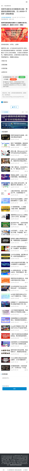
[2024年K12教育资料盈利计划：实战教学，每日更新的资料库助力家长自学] (5, 248)
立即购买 (22, 77)
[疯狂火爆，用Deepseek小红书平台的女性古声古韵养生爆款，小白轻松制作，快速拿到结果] (5, 153)
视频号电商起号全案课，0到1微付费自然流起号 (19, 136)
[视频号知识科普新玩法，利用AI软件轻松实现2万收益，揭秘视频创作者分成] (5, 280)
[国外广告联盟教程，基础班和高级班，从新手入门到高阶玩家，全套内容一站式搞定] (5, 145)
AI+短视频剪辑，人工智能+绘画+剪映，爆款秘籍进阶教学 (19, 208)
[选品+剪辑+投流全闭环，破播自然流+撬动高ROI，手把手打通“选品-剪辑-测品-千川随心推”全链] (5, 185)
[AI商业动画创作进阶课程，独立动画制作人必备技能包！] (5, 264)
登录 (3, 386)
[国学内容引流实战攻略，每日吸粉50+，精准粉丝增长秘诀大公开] (5, 352)
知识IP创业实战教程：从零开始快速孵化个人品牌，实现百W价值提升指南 (19, 200)
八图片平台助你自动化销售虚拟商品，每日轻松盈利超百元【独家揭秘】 (19, 335)
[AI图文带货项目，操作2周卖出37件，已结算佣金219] (5, 193)
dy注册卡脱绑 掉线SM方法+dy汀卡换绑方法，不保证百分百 (19, 295)
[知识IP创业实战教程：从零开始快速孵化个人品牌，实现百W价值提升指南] (5, 201)
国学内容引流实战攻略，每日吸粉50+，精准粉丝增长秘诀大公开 (19, 351)
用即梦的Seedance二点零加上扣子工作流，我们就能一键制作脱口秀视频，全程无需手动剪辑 (19, 216)
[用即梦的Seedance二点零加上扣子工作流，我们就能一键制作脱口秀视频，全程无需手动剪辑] (5, 216)
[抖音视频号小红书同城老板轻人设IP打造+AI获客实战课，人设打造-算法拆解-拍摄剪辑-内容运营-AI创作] (5, 344)
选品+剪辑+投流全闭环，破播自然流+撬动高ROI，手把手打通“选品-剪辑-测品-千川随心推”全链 (19, 184)
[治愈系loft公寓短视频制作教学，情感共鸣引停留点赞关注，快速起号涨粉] (5, 161)
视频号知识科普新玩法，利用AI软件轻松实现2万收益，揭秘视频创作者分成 (19, 279)
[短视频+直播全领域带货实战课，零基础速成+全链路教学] (5, 240)
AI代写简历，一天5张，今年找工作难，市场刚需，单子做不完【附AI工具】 (19, 231)
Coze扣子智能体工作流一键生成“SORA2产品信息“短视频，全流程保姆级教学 (19, 327)
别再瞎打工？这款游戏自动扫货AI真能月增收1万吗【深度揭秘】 (19, 303)
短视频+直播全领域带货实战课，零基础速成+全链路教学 (19, 239)
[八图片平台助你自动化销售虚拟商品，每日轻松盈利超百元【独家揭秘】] (5, 336)
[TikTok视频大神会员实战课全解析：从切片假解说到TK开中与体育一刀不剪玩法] (5, 360)
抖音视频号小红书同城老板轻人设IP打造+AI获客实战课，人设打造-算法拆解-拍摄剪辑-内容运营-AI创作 (19, 343)
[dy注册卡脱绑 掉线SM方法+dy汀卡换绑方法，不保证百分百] (5, 296)
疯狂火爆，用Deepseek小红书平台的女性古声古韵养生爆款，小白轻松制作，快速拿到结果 (19, 152)
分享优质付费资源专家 (6, 17)
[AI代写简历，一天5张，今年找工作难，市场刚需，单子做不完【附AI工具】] (5, 232)
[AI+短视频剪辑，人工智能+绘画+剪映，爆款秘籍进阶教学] (5, 208)
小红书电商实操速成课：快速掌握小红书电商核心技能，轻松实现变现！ (19, 311)
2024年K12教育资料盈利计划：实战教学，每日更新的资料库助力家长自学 (19, 247)
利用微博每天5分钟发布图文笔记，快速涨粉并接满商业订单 (19, 319)
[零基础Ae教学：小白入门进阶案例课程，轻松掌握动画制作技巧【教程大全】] (5, 177)
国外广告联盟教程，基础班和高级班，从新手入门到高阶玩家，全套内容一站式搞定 (19, 144)
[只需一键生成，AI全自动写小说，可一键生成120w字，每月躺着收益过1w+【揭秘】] (5, 169)
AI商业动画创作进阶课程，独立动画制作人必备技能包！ (19, 263)
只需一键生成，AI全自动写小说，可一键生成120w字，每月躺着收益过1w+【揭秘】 (19, 168)
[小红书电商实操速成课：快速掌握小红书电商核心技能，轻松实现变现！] (5, 312)
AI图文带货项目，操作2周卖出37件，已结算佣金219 (19, 192)
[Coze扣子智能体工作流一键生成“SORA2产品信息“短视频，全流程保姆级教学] (5, 328)
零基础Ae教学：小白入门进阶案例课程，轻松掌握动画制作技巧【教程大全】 (19, 176)
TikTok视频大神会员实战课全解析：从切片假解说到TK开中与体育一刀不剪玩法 (19, 359)
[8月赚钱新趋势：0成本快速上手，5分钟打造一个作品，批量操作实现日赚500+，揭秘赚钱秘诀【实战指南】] (5, 368)
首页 (2, 5)
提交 (14, 388)
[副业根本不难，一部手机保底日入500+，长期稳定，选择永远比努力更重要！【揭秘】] (5, 224)
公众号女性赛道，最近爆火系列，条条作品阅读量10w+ (19, 255)
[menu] (26, 2)
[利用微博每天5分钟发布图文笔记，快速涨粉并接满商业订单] (5, 320)
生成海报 (5, 112)
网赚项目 (5, 102)
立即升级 (13, 79)
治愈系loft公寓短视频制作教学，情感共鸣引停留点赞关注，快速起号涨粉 (19, 160)
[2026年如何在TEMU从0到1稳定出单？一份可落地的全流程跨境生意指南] (5, 288)
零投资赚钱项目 (4, 19)
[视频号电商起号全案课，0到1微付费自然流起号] (5, 137)
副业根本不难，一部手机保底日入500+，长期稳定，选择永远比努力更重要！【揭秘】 (19, 223)
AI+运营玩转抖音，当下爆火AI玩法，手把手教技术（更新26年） (19, 271)
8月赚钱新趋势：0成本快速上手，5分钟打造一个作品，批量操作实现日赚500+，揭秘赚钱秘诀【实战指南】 (19, 367)
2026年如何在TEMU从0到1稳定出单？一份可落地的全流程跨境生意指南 (19, 287)
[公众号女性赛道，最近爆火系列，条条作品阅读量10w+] (5, 256)
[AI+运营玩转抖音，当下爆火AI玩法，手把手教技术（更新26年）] (5, 272)
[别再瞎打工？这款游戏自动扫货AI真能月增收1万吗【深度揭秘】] (5, 304)
